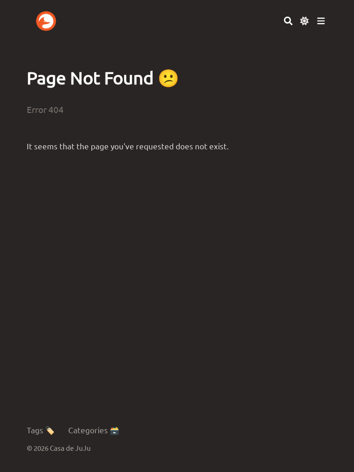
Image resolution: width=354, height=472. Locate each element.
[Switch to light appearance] (304, 21)
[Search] (288, 21)
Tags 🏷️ (41, 430)
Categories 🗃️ (93, 430)
